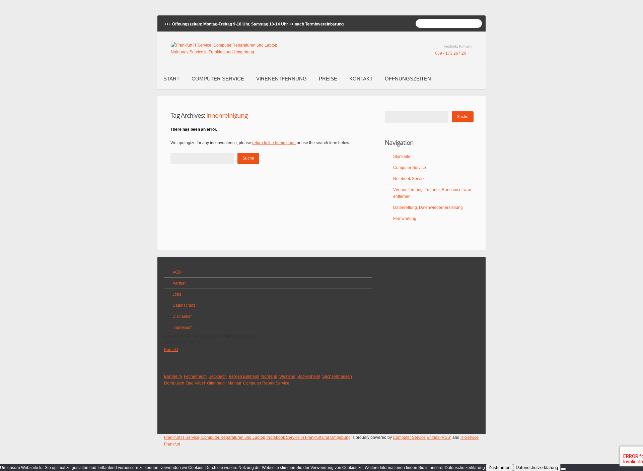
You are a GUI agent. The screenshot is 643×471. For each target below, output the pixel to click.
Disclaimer (182, 316)
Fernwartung (404, 218)
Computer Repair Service (266, 383)
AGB (176, 272)
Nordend (269, 376)
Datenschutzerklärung (537, 467)
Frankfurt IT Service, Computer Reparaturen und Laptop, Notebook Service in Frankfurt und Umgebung (257, 437)
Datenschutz (183, 305)
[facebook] (172, 407)
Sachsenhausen (337, 376)
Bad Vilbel (195, 383)
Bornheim (173, 376)
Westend (287, 376)
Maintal (234, 383)
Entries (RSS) (439, 437)
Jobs (176, 294)
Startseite (401, 156)
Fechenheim (195, 376)
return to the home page (274, 142)
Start (171, 78)
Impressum (182, 327)
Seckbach (218, 376)
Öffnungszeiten (408, 78)
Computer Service (218, 78)
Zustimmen (499, 467)
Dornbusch (174, 383)
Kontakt (361, 78)
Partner (179, 283)
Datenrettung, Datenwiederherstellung (428, 207)
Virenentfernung (281, 78)
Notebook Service (409, 178)
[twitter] (172, 418)
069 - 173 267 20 (450, 53)
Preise (328, 78)
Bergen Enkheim (244, 376)
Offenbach (216, 383)
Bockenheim (308, 376)
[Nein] (563, 469)
